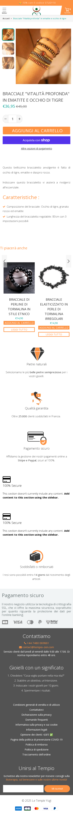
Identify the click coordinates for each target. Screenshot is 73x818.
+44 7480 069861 (37, 643)
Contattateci (36, 709)
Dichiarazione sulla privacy (36, 714)
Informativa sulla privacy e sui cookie (36, 724)
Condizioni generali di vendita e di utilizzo (36, 704)
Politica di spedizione (37, 749)
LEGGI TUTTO (19, 329)
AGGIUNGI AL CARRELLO (19, 322)
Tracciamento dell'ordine (36, 754)
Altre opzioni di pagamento (36, 148)
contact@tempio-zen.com (38, 647)
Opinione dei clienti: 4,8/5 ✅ (36, 734)
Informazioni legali (36, 729)
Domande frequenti (36, 719)
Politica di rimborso (37, 744)
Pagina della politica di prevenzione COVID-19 (36, 739)
